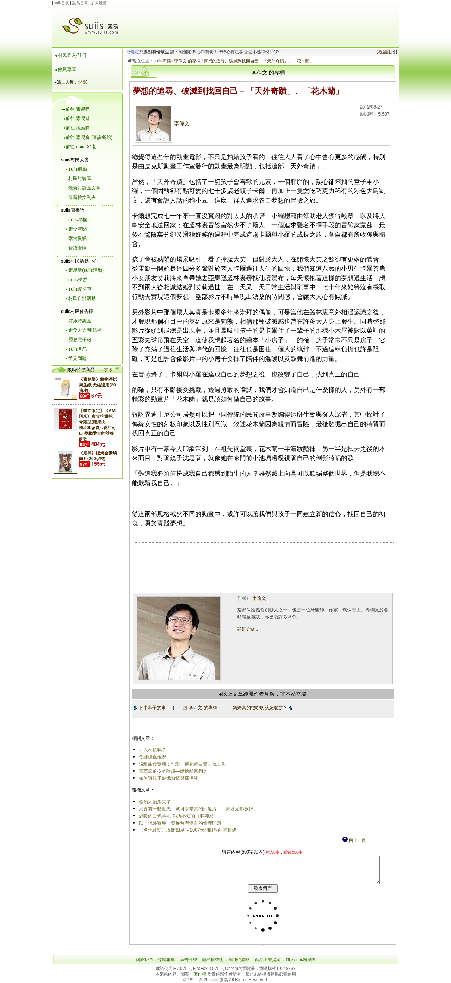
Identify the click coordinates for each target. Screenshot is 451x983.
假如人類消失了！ (157, 801)
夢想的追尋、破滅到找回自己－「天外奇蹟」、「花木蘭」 (259, 61)
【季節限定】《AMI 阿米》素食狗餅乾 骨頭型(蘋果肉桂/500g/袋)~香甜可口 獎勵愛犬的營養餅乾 (97, 424)
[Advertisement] (263, 21)
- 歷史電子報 (78, 339)
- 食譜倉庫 (76, 247)
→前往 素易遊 (75, 118)
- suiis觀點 (76, 168)
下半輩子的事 (151, 707)
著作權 (200, 974)
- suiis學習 (76, 279)
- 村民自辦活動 (81, 298)
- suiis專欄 (76, 219)
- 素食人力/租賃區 (84, 329)
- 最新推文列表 (81, 197)
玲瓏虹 (133, 51)
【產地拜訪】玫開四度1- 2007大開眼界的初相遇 (187, 829)
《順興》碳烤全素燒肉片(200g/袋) (98, 456)
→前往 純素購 (75, 127)
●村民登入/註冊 (71, 55)
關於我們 (144, 959)
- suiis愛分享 (79, 288)
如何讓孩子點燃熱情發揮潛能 (168, 777)
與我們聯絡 (239, 959)
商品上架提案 (267, 959)
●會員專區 (65, 69)
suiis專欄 (162, 61)
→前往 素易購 (75, 108)
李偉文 (182, 123)
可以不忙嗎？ (152, 749)
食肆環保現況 (152, 756)
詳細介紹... (248, 628)
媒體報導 (166, 959)
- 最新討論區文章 (83, 187)
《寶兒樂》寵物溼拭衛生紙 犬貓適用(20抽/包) (98, 384)
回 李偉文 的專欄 (200, 707)
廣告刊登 (188, 959)
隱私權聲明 (212, 959)
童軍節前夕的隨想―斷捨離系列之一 (175, 770)
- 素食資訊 (76, 238)
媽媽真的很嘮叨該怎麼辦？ (261, 707)
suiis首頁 (61, 2)
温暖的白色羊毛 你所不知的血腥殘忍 (176, 815)
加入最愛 (98, 2)
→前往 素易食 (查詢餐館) (86, 137)
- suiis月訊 (76, 348)
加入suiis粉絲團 (301, 959)
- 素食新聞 (76, 228)
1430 (83, 82)
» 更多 (106, 370)
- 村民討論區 (78, 178)
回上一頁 (357, 840)
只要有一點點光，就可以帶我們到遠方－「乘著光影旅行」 (198, 808)
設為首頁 (80, 2)
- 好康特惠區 (78, 320)
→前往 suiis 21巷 (79, 146)
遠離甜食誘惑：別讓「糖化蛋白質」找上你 (182, 763)
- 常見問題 (76, 358)
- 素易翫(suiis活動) (85, 269)
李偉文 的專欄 (187, 61)
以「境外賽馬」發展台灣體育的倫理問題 (180, 822)
